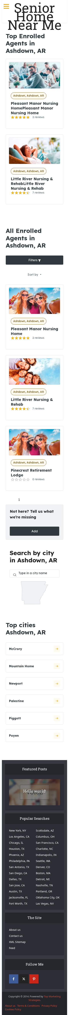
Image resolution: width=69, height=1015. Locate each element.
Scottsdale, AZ (45, 830)
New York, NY (17, 830)
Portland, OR (44, 891)
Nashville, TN (44, 885)
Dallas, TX (15, 879)
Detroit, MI (43, 879)
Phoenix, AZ (16, 855)
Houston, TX (16, 849)
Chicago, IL (16, 842)
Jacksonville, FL (18, 897)
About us (15, 930)
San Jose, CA (17, 885)
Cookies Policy (13, 1009)
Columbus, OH (45, 836)
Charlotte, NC (44, 849)
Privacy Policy (49, 1005)
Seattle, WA (43, 861)
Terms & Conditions (28, 1005)
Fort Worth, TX (18, 903)
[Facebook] (13, 978)
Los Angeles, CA (19, 836)
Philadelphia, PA (19, 861)
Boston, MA (43, 873)
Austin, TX (15, 891)
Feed (12, 948)
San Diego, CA (18, 873)
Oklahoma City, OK (48, 897)
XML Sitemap (17, 942)
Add (34, 531)
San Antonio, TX (19, 867)
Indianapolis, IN (46, 855)
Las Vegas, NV (45, 903)
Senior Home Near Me (34, 16)
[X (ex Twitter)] (23, 978)
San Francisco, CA (47, 842)
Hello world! (34, 791)
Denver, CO (43, 867)
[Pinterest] (34, 978)
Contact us (16, 936)
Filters (33, 260)
